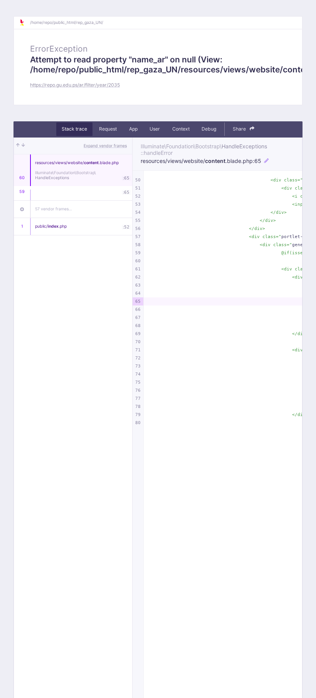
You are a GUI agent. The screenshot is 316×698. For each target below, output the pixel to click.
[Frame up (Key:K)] (18, 146)
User (155, 129)
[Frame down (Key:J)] (23, 146)
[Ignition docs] (24, 22)
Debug (209, 129)
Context (181, 129)
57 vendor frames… (53, 208)
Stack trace (74, 129)
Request (108, 129)
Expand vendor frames (105, 145)
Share (240, 129)
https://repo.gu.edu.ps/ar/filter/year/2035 (75, 85)
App (133, 129)
